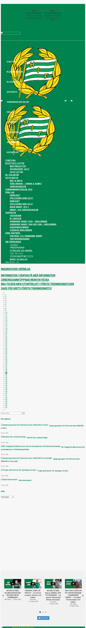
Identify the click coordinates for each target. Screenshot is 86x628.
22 (6, 337)
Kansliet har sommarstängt (37, 437)
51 (6, 395)
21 (6, 335)
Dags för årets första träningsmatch (26, 288)
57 (6, 407)
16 (6, 325)
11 (6, 315)
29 (6, 351)
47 (6, 387)
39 (6, 371)
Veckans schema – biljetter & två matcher (29, 253)
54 (6, 401)
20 (6, 333)
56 (6, 405)
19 (6, 331)
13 (6, 319)
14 (6, 321)
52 (6, 397)
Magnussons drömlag (15, 269)
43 (6, 379)
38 (6, 369)
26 (6, 345)
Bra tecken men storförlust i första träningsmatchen (37, 284)
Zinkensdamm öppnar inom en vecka (25, 280)
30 (6, 353)
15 (6, 323)
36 (6, 365)
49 (6, 391)
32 (6, 357)
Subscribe (44, 618)
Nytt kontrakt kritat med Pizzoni (22, 249)
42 (6, 377)
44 (6, 381)
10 (6, 313)
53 (6, 399)
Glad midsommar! (25, 480)
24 (6, 341)
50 (6, 393)
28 (6, 349)
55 (6, 403)
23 (6, 339)
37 (6, 367)
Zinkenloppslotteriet (29, 34)
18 (6, 329)
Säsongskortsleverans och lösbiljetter (28, 262)
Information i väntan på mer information (28, 275)
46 (6, 385)
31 (6, 355)
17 (6, 327)
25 (6, 343)
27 (6, 347)
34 (6, 361)
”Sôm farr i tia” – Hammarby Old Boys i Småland (32, 244)
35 (6, 363)
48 (6, 389)
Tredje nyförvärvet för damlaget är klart (52, 471)
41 (6, 375)
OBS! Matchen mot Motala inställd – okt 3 (28, 257)
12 (6, 317)
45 (6, 383)
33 (6, 359)
